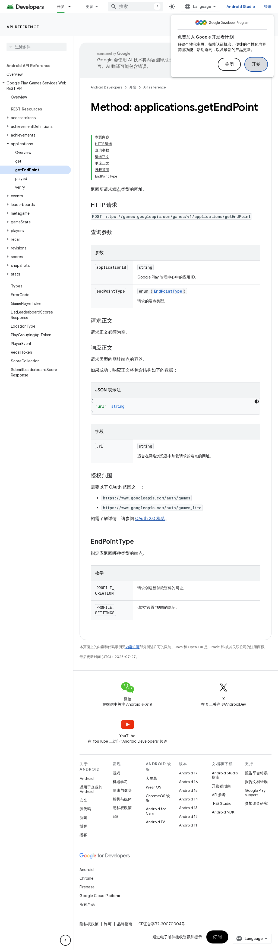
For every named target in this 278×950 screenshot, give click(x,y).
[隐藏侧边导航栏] (65, 940)
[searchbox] (37, 47)
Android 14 (188, 799)
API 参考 (219, 794)
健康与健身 (122, 790)
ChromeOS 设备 (158, 798)
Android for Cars (156, 811)
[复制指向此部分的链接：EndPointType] (139, 542)
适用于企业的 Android (91, 789)
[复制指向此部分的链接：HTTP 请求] (122, 205)
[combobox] (135, 6)
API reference (23, 26)
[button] (35, 86)
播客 (83, 834)
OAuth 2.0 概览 (150, 518)
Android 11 (188, 825)
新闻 (83, 817)
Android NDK (223, 812)
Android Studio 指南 (225, 775)
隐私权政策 (122, 807)
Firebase (87, 887)
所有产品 (87, 904)
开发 (61, 6)
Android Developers (106, 87)
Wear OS (153, 787)
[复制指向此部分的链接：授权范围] (117, 476)
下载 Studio (221, 803)
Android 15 (188, 790)
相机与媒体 (122, 799)
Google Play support (255, 792)
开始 (256, 64)
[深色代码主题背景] (257, 401)
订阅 (217, 937)
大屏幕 (151, 778)
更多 (90, 6)
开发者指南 (221, 786)
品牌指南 (124, 924)
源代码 (85, 808)
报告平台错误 (256, 773)
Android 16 (188, 781)
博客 (83, 826)
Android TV (155, 821)
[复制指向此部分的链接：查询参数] (117, 232)
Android (87, 778)
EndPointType (168, 291)
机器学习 (120, 781)
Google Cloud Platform (100, 895)
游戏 (116, 773)
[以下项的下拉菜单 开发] (72, 6)
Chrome (86, 878)
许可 (108, 924)
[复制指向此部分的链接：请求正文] (117, 321)
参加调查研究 (256, 803)
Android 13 (188, 807)
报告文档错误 (256, 781)
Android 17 (188, 773)
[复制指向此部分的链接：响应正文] (117, 348)
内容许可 (132, 647)
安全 (83, 800)
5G (115, 816)
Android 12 (188, 816)
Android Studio (240, 6)
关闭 (229, 64)
